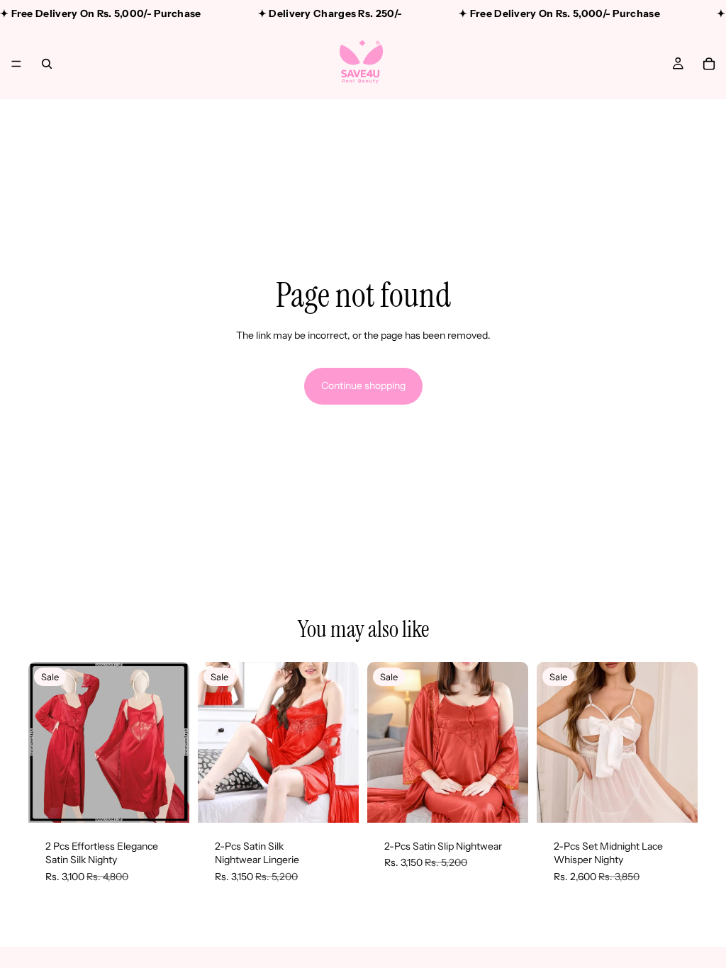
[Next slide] (173, 742)
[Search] (46, 63)
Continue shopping (363, 385)
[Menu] (16, 63)
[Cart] (709, 63)
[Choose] (167, 801)
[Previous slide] (44, 742)
